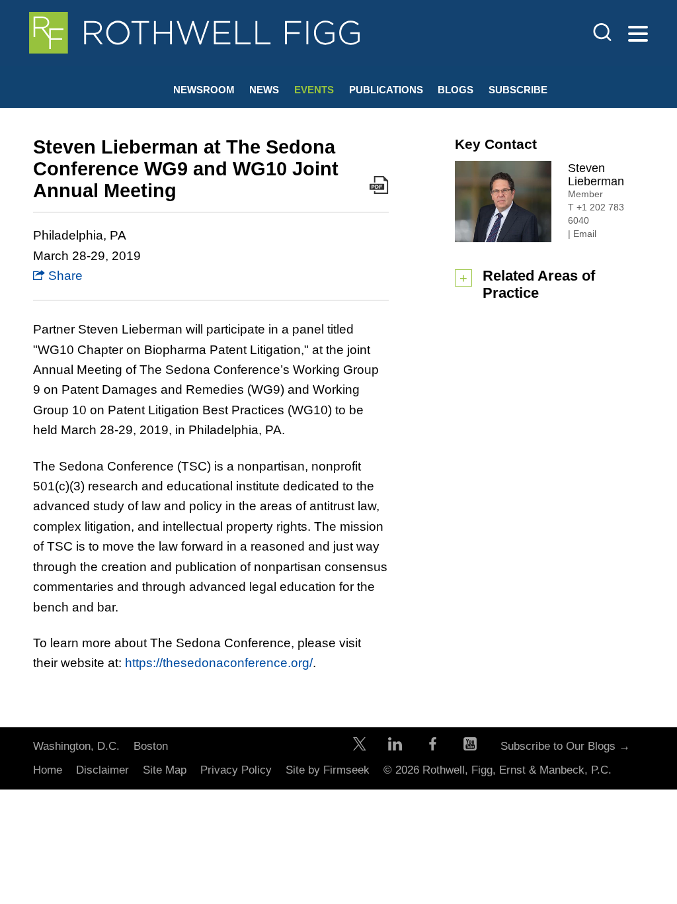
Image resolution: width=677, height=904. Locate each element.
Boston (151, 746)
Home (47, 770)
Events (314, 89)
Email (584, 233)
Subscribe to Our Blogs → (565, 746)
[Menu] (638, 34)
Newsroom (204, 89)
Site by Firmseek (328, 770)
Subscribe (518, 89)
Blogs (455, 89)
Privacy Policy (236, 770)
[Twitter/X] (359, 747)
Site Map (164, 770)
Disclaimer (102, 770)
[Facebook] (432, 747)
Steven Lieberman (596, 174)
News (264, 89)
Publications (386, 89)
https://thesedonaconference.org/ (219, 663)
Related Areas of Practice (539, 284)
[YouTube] (470, 747)
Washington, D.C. (76, 746)
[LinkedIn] (395, 747)
